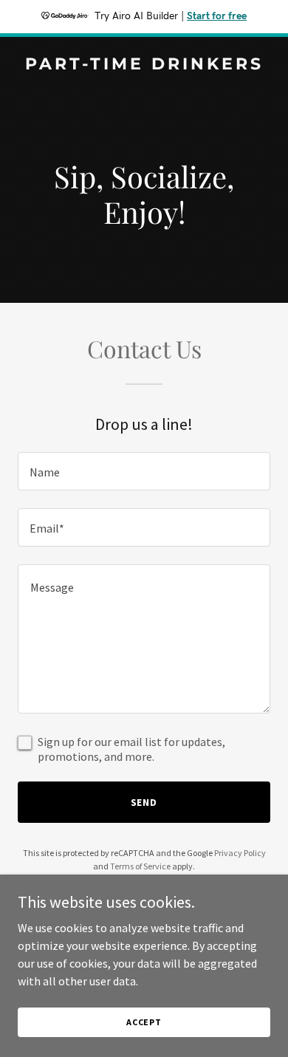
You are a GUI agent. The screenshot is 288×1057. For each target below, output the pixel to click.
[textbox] (144, 471)
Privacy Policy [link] (240, 852)
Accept (144, 1021)
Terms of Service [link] (140, 866)
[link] (144, 65)
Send (144, 802)
